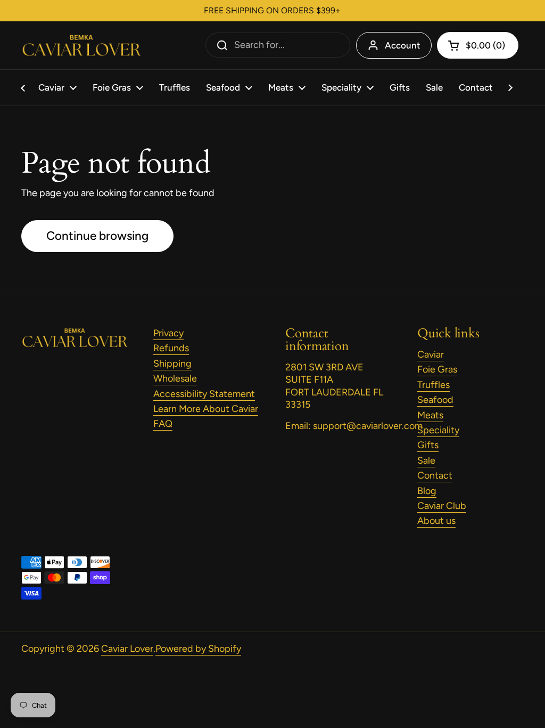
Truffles (433, 385)
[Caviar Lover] (81, 46)
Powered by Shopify (198, 648)
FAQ (162, 424)
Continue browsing (97, 236)
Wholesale (175, 378)
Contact (434, 475)
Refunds (171, 348)
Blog (426, 491)
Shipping (172, 363)
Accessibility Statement (204, 394)
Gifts (428, 445)
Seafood (435, 400)
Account (402, 45)
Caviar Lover (127, 648)
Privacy (168, 333)
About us (436, 521)
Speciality (438, 430)
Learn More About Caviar (205, 409)
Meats (430, 415)
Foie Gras (437, 369)
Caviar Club (441, 506)
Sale (426, 460)
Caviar (430, 354)
